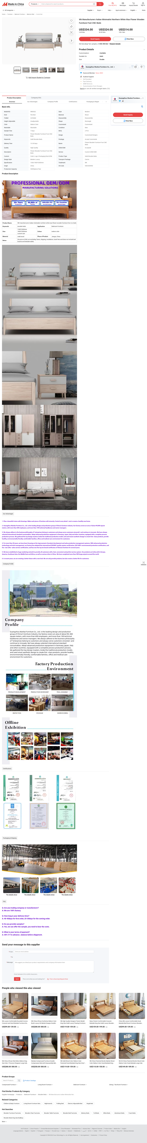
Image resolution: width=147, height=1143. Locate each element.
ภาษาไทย (106, 1131)
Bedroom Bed (30, 14)
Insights (124, 1128)
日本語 (95, 1131)
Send (17, 979)
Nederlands (77, 1131)
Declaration (94, 1135)
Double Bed (39, 14)
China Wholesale (65, 1128)
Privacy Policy (103, 1135)
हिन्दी (100, 1131)
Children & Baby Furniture (11, 1103)
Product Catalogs (30, 1080)
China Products (34, 1128)
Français (47, 1131)
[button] (102, 101)
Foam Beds (132, 1113)
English (27, 1131)
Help (109, 10)
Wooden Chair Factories (32, 1113)
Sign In (82, 88)
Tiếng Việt (119, 1131)
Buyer (99, 10)
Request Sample (115, 44)
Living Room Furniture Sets (32, 1103)
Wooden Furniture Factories (12, 1113)
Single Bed (89, 1103)
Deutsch (70, 1131)
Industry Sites (86, 1128)
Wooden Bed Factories (70, 1113)
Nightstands (48, 1103)
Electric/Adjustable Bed (75, 1103)
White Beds (106, 1113)
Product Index (108, 1128)
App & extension (121, 10)
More (4, 1121)
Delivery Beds (85, 1113)
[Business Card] (142, 106)
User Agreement (84, 1135)
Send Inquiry (95, 39)
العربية (84, 1131)
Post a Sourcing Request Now (57, 979)
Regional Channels (97, 1128)
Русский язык (55, 1131)
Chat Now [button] (130, 39)
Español (33, 1131)
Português (40, 1131)
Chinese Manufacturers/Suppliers (50, 1128)
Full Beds (96, 1113)
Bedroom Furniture (20, 14)
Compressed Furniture (9, 1085)
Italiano (64, 1131)
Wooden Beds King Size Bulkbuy (13, 1118)
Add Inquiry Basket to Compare (39, 77)
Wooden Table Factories (51, 1113)
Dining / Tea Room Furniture (118, 1085)
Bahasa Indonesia (129, 1131)
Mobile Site (117, 1128)
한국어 (90, 1131)
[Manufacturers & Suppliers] (13, 4)
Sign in (143, 5)
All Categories (9, 10)
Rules (143, 10)
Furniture (10, 14)
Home (3, 14)
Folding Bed (60, 1103)
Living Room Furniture (45, 1085)
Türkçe (112, 1131)
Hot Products (24, 1128)
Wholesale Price (76, 1128)
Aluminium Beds (119, 1113)
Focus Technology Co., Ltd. (60, 1135)
